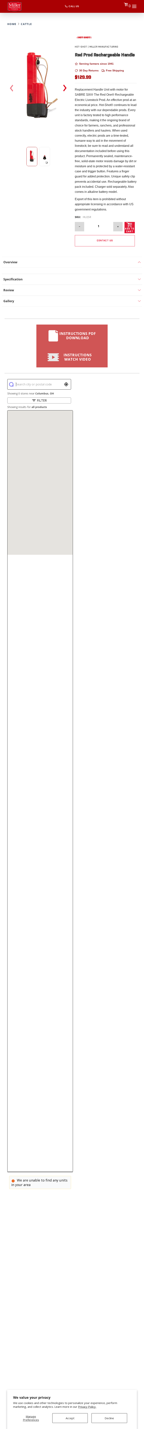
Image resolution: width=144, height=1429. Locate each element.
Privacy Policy (117, 743)
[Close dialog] (136, 679)
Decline (109, 1418)
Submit (106, 732)
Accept (70, 1418)
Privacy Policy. (87, 1407)
